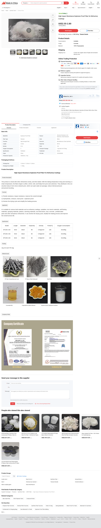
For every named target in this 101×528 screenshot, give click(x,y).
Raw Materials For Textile (26, 509)
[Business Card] (97, 131)
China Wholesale (44, 517)
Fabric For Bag (49, 505)
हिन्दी (70, 519)
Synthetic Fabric (13, 10)
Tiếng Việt (84, 519)
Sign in (98, 4)
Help (73, 7)
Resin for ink (29, 479)
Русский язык (37, 519)
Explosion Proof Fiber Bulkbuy (42, 509)
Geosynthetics (78, 479)
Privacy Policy (72, 522)
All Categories (6, 7)
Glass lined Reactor (30, 484)
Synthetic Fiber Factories (37, 505)
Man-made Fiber (6, 498)
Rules (98, 7)
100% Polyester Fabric (18, 498)
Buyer (65, 7)
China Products (21, 517)
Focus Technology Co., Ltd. (40, 522)
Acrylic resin (4, 479)
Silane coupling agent (6, 484)
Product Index (76, 517)
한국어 (62, 519)
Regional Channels (68, 517)
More (2, 512)
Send (13, 403)
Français (31, 519)
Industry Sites (60, 517)
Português (26, 519)
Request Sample (84, 34)
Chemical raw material (31, 482)
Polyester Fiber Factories (8, 505)
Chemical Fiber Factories (22, 505)
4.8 (81, 127)
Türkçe (79, 519)
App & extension (81, 7)
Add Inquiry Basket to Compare (29, 58)
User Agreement (59, 522)
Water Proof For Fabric (72, 505)
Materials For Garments (85, 505)
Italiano (43, 519)
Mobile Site (82, 517)
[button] (68, 127)
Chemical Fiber (21, 10)
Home (2, 10)
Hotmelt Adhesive (79, 482)
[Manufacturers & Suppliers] (9, 3)
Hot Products (14, 517)
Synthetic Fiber (53, 479)
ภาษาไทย (75, 519)
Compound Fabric (30, 498)
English (15, 519)
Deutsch (47, 519)
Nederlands (53, 519)
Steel (2, 482)
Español (20, 519)
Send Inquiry (68, 30)
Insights (87, 517)
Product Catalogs (22, 476)
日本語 (66, 519)
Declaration (66, 522)
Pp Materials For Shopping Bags (10, 509)
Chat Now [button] (90, 30)
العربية (58, 519)
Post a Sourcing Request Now (42, 403)
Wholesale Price (52, 517)
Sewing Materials (60, 505)
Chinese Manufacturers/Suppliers (33, 517)
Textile (7, 10)
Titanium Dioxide (54, 482)
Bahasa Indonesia (91, 519)
